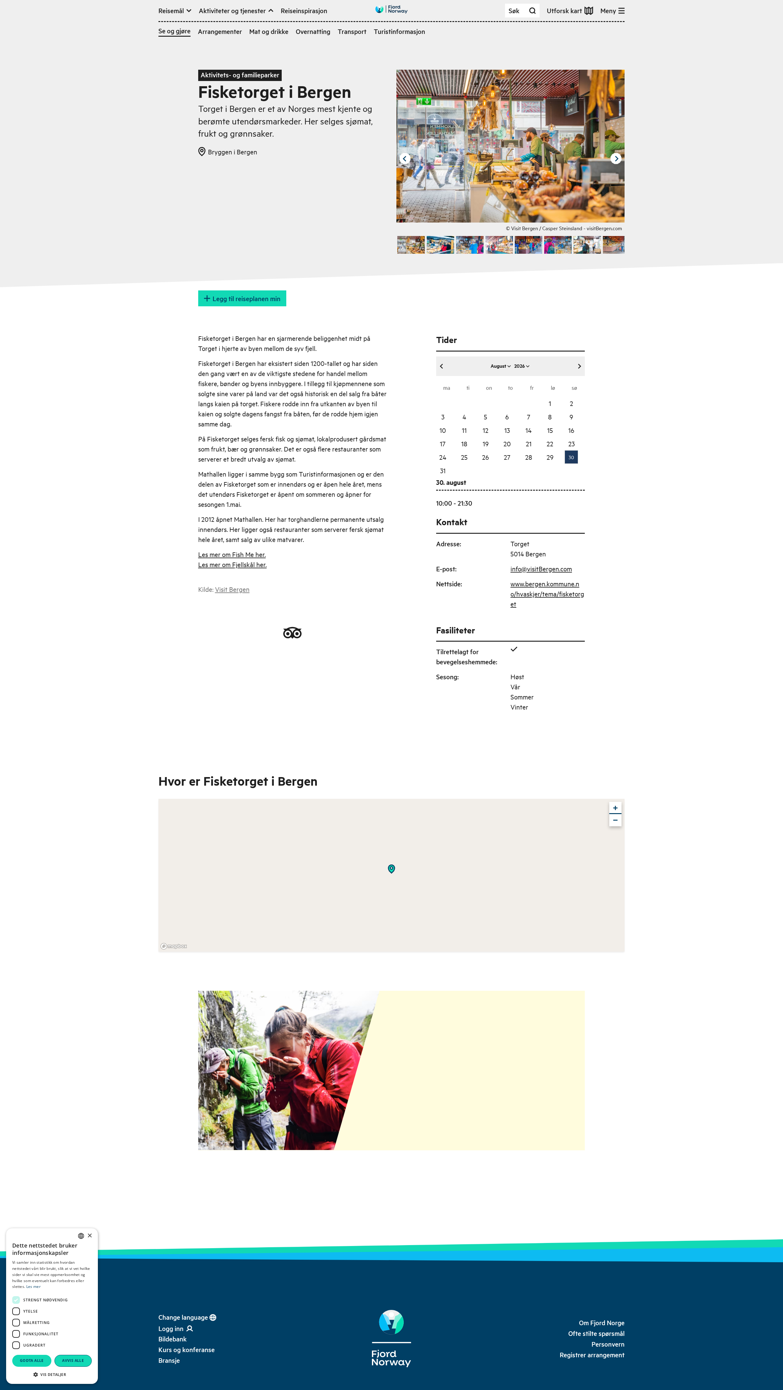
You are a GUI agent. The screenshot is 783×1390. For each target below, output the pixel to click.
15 (550, 430)
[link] (172, 1338)
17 (443, 443)
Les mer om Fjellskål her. (232, 564)
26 (485, 457)
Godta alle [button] (32, 1360)
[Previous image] (405, 158)
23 (571, 443)
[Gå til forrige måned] (441, 366)
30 (571, 457)
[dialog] (52, 1306)
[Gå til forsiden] (391, 9)
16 (571, 430)
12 (485, 430)
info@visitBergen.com (541, 568)
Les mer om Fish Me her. (232, 554)
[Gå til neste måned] (579, 366)
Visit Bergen (232, 589)
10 (443, 430)
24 (442, 457)
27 (507, 457)
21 (529, 443)
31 (443, 470)
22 (550, 443)
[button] (52, 1374)
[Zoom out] (615, 820)
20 (507, 443)
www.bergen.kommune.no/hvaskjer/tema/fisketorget (547, 593)
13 (507, 430)
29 (550, 457)
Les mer (33, 1286)
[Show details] (391, 869)
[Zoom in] (615, 808)
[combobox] (81, 1236)
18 (464, 443)
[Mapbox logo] (173, 946)
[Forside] (391, 1338)
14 (528, 430)
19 (486, 443)
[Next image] (616, 158)
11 (464, 430)
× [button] (89, 1235)
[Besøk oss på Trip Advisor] (292, 633)
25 (464, 457)
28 (528, 457)
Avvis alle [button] (73, 1360)
